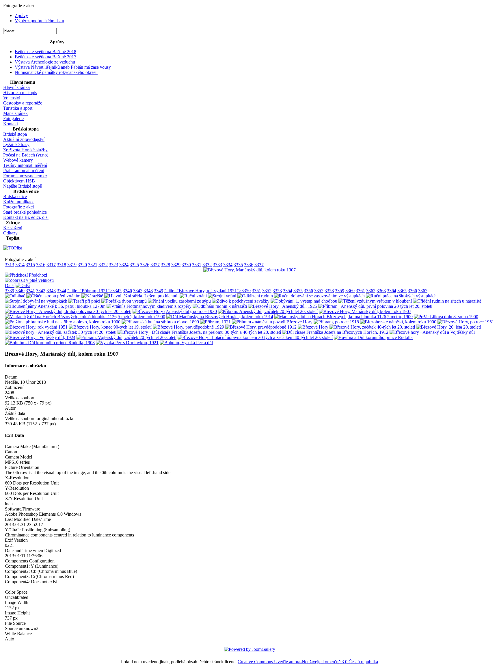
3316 (40, 264)
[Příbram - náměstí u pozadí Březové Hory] (272, 321)
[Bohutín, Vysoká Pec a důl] (186, 342)
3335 (238, 264)
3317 (51, 264)
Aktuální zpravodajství (23, 139)
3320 (82, 264)
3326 (144, 264)
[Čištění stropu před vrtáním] (53, 295)
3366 (412, 290)
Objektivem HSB (19, 180)
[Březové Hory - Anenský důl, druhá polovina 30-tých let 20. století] (68, 311)
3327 (155, 264)
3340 (20, 290)
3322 (103, 264)
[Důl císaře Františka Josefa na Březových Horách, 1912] (335, 332)
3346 (127, 290)
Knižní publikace (18, 201)
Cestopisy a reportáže (22, 102)
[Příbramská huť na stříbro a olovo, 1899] (160, 321)
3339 (9, 290)
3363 (381, 290)
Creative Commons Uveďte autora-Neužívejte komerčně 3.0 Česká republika (308, 661)
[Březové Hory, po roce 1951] (465, 321)
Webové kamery (18, 160)
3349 (158, 290)
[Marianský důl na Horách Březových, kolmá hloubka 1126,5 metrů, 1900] (343, 316)
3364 (391, 290)
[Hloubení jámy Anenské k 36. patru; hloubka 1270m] (55, 306)
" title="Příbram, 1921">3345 (94, 290)
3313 (9, 264)
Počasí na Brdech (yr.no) (25, 154)
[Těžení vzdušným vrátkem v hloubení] (375, 301)
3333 (217, 264)
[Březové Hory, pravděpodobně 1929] (188, 327)
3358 (329, 290)
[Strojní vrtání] (222, 295)
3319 (72, 264)
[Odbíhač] (15, 295)
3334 (227, 264)
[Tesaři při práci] (84, 301)
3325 (134, 264)
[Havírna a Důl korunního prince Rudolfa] (373, 337)
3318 (61, 264)
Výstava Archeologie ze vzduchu (45, 61)
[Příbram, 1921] (215, 321)
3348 (148, 290)
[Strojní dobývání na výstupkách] (36, 301)
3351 (256, 290)
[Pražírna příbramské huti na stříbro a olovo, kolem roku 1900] (62, 321)
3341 (30, 290)
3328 (165, 264)
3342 (40, 290)
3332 (207, 264)
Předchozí (38, 275)
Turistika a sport (17, 108)
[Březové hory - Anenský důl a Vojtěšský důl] (432, 332)
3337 (259, 264)
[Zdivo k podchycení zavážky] (240, 301)
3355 (298, 290)
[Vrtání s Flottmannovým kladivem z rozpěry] (149, 306)
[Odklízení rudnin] (255, 295)
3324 (124, 264)
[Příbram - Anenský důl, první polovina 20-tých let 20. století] (375, 306)
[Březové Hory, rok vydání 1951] (36, 327)
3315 (30, 264)
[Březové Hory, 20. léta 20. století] (448, 327)
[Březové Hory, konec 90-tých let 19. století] (110, 327)
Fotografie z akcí (18, 206)
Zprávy (21, 15)
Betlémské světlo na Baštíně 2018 (45, 51)
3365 (402, 290)
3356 (308, 290)
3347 (137, 290)
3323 (113, 264)
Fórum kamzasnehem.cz (25, 175)
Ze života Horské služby (25, 149)
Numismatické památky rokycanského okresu (56, 72)
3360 (350, 290)
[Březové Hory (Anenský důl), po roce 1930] (175, 311)
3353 (277, 290)
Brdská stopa (15, 134)
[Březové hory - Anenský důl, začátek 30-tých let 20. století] (60, 332)
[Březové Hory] (313, 327)
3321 (92, 264)
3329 (175, 264)
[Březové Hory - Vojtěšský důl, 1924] (40, 337)
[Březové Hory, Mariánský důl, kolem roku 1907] (249, 269)
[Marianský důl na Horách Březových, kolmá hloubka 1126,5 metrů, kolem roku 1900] (85, 316)
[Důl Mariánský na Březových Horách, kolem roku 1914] (219, 316)
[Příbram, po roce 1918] (336, 321)
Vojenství (11, 97)
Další (9, 285)
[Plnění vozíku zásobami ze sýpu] (179, 301)
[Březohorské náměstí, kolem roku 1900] (398, 321)
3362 (370, 290)
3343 (51, 290)
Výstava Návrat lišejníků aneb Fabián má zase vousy (63, 67)
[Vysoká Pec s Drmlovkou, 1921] (127, 342)
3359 (339, 290)
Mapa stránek (15, 113)
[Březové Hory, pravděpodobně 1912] (261, 327)
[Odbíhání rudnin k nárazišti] (220, 306)
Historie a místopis (20, 92)
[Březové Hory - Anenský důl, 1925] (282, 306)
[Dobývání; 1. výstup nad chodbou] (304, 301)
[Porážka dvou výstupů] (124, 301)
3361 (360, 290)
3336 (248, 264)
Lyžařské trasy (16, 144)
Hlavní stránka (16, 87)
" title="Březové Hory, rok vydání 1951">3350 (207, 290)
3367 (422, 290)
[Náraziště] (92, 295)
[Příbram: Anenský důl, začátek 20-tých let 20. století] (268, 311)
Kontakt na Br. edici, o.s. (26, 217)
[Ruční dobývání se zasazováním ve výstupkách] (319, 295)
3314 (20, 264)
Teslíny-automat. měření (25, 165)
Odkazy (10, 232)
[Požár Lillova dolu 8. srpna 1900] (446, 316)
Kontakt (10, 123)
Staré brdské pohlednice (25, 212)
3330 (186, 264)
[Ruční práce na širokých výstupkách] (401, 295)
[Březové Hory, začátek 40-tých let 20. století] (372, 327)
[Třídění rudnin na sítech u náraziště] (447, 301)
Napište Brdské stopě (22, 186)
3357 (318, 290)
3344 (61, 290)
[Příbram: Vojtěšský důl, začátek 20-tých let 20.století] (126, 337)
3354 (287, 290)
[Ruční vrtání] (193, 295)
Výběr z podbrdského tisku (39, 20)
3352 (266, 290)
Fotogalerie (13, 118)
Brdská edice (15, 196)
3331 (196, 264)
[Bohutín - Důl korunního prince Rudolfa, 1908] (50, 342)
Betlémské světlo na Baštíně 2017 (45, 56)
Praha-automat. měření (23, 170)
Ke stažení (12, 227)
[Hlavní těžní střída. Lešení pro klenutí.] (141, 295)
